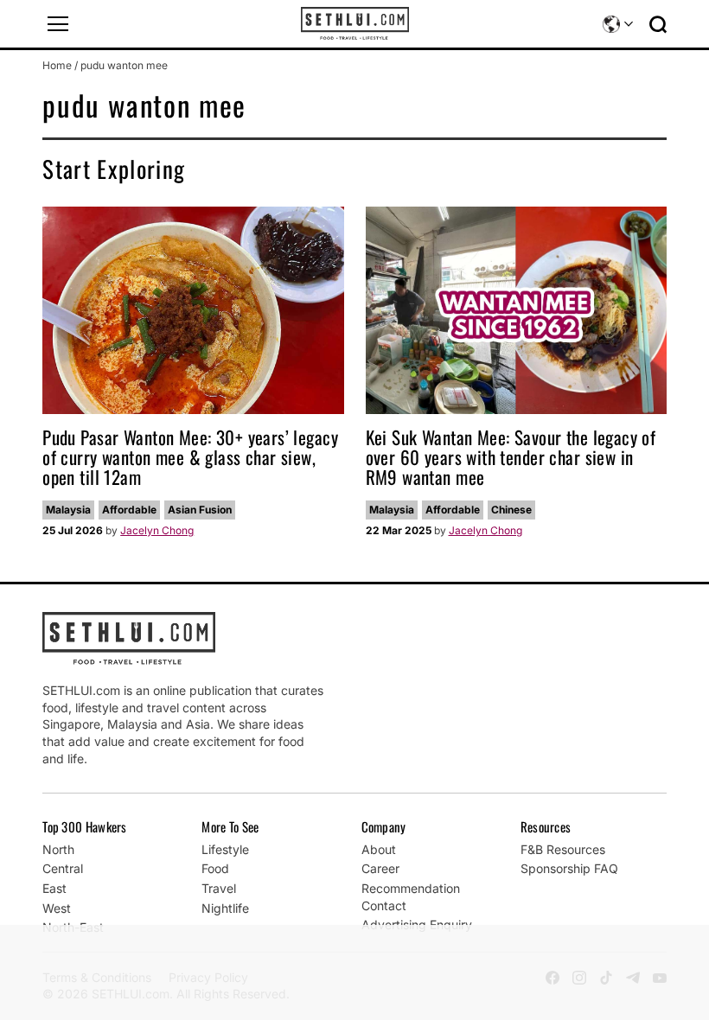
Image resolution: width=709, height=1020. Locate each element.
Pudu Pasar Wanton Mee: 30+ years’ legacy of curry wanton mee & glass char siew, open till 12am (190, 457)
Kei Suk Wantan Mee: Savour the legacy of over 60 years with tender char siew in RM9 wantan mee (511, 457)
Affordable (129, 509)
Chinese (511, 509)
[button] (57, 24)
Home (57, 65)
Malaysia (68, 509)
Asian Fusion (200, 509)
